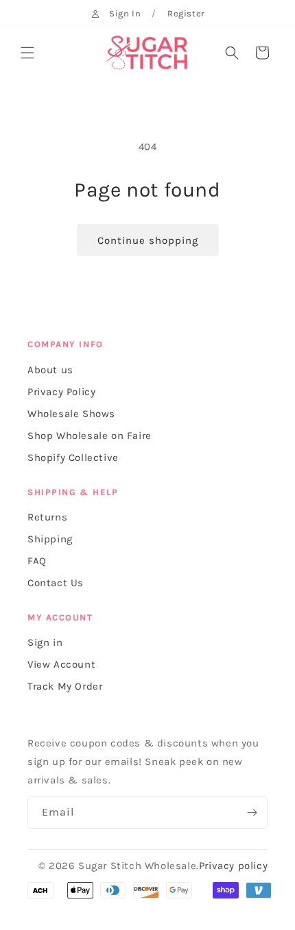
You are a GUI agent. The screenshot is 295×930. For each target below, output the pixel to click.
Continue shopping (147, 240)
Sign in (44, 642)
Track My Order (64, 686)
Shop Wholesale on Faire (89, 435)
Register (186, 13)
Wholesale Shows (71, 413)
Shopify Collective (73, 457)
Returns (47, 517)
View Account (61, 664)
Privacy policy (233, 865)
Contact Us (55, 583)
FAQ (37, 561)
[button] (27, 53)
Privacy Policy (61, 392)
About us (50, 370)
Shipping (50, 539)
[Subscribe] (252, 812)
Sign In (125, 13)
